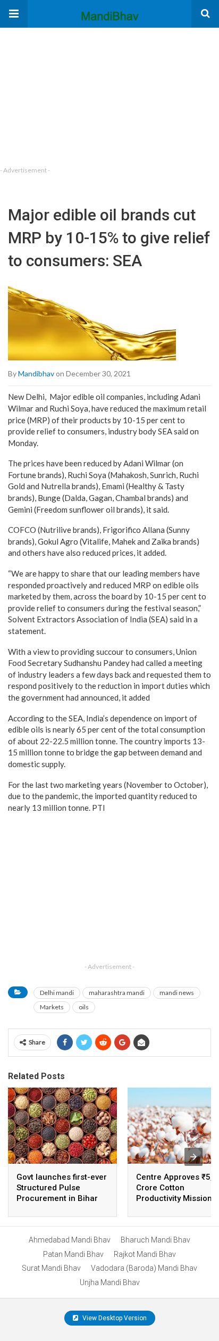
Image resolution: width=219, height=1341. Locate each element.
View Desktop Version (114, 1318)
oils (84, 1007)
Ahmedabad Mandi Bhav (70, 1240)
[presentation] (193, 1157)
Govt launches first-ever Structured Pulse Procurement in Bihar (61, 1187)
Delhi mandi (57, 993)
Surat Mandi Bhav (51, 1268)
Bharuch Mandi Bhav (155, 1240)
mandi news (176, 993)
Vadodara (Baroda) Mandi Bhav (144, 1268)
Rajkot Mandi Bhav (145, 1254)
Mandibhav (36, 373)
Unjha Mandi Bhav (110, 1282)
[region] (79, 94)
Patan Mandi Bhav (73, 1254)
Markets (52, 1007)
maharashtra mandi (117, 993)
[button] (14, 14)
